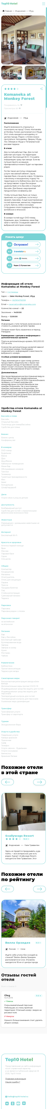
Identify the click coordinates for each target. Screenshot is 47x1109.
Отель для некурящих (11, 580)
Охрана (4, 582)
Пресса (4, 585)
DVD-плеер (6, 450)
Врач (3, 548)
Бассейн (5, 419)
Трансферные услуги (10, 712)
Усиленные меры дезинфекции (15, 701)
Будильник (6, 453)
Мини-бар (5, 466)
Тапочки (5, 472)
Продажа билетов (9, 588)
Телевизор (6, 474)
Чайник (4, 656)
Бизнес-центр (7, 437)
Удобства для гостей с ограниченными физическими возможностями (19, 512)
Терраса (5, 598)
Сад (3, 590)
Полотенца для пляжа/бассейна (15, 424)
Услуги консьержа (9, 751)
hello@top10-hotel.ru (18, 1097)
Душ (3, 458)
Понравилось (10, 105)
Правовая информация (15, 1079)
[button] (42, 73)
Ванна (4, 456)
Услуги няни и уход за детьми (14, 498)
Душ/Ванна (6, 461)
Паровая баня (7, 554)
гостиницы (12, 292)
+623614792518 (19, 300)
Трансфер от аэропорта (12, 714)
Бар (3, 634)
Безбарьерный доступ (11, 508)
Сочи (23, 949)
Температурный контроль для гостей (18, 696)
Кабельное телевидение (12, 464)
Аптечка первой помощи (12, 546)
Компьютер (6, 569)
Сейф (3, 743)
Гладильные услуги (9, 735)
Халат (3, 482)
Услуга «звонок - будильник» (14, 748)
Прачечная (6, 740)
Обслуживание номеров (12, 469)
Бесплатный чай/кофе (11, 640)
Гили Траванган (32, 845)
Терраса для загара (10, 671)
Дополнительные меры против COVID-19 (19, 686)
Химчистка (6, 753)
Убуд (25, 118)
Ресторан (5, 653)
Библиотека (6, 666)
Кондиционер (7, 572)
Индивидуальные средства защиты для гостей (22, 689)
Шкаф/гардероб (8, 487)
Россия (12, 949)
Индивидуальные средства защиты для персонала (19, 692)
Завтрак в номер (8, 648)
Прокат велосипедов (10, 669)
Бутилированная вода (11, 642)
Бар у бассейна (8, 637)
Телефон (5, 745)
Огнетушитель (7, 577)
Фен (3, 479)
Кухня (4, 650)
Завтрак (4, 645)
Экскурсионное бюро (11, 725)
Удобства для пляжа (10, 427)
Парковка (5, 608)
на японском (7, 624)
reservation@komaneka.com (22, 304)
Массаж (4, 551)
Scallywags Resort (19, 835)
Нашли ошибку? (12, 1082)
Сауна (4, 556)
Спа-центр (6, 559)
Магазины (5, 574)
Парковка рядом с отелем (13, 611)
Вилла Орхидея (17, 942)
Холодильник (7, 485)
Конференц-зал (8, 440)
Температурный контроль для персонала (19, 699)
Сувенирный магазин (10, 596)
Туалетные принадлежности (14, 477)
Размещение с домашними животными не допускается (20, 524)
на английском (7, 621)
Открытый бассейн (9, 422)
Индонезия (13, 118)
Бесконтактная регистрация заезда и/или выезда (20, 682)
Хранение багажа (9, 756)
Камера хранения (9, 738)
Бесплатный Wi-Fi (9, 535)
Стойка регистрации (10, 593)
